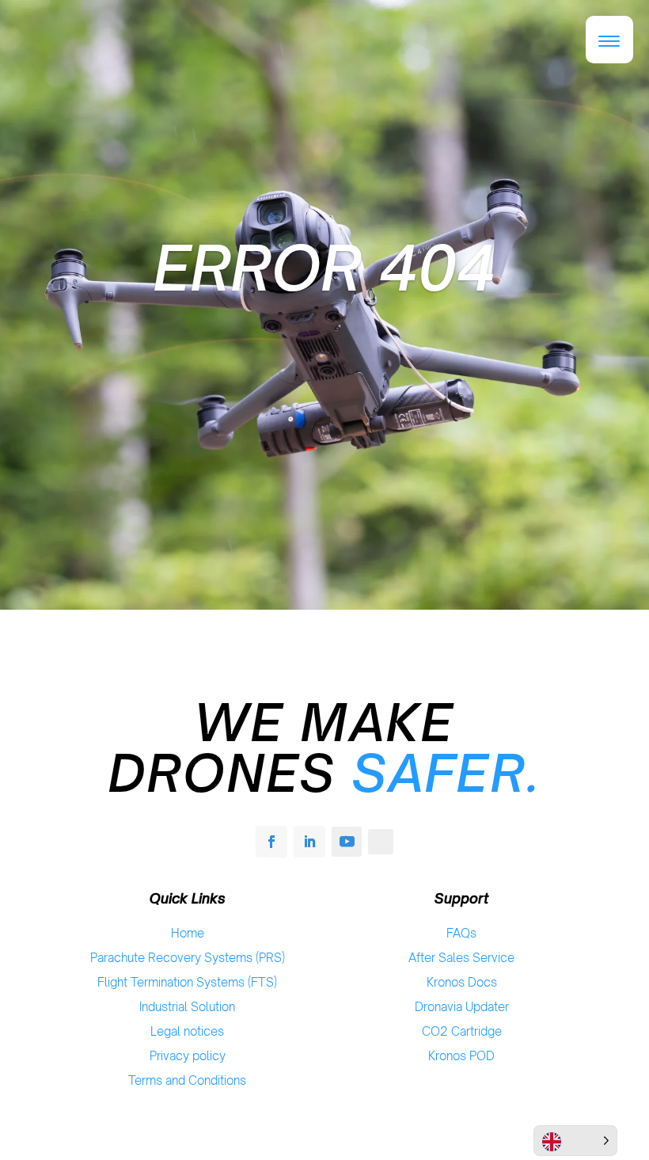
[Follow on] (380, 841)
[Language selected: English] (575, 1140)
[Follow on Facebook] (271, 842)
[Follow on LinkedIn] (309, 842)
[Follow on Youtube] (347, 842)
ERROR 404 (324, 267)
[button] (609, 39)
